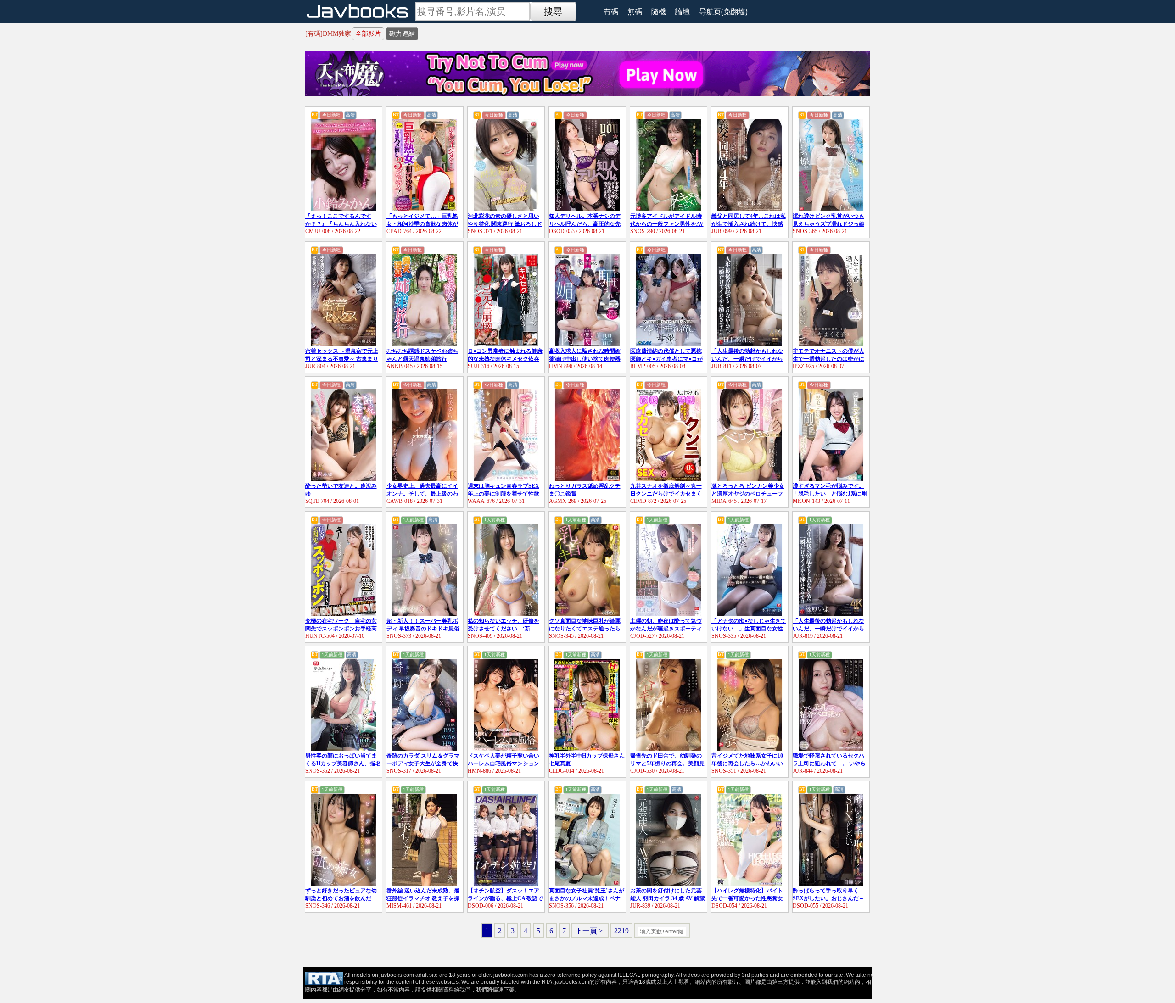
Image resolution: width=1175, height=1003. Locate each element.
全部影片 (368, 33)
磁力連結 (402, 33)
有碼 (611, 11)
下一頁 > (590, 931)
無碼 (634, 11)
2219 (621, 931)
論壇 (682, 11)
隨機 (658, 11)
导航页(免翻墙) (723, 11)
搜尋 (553, 11)
